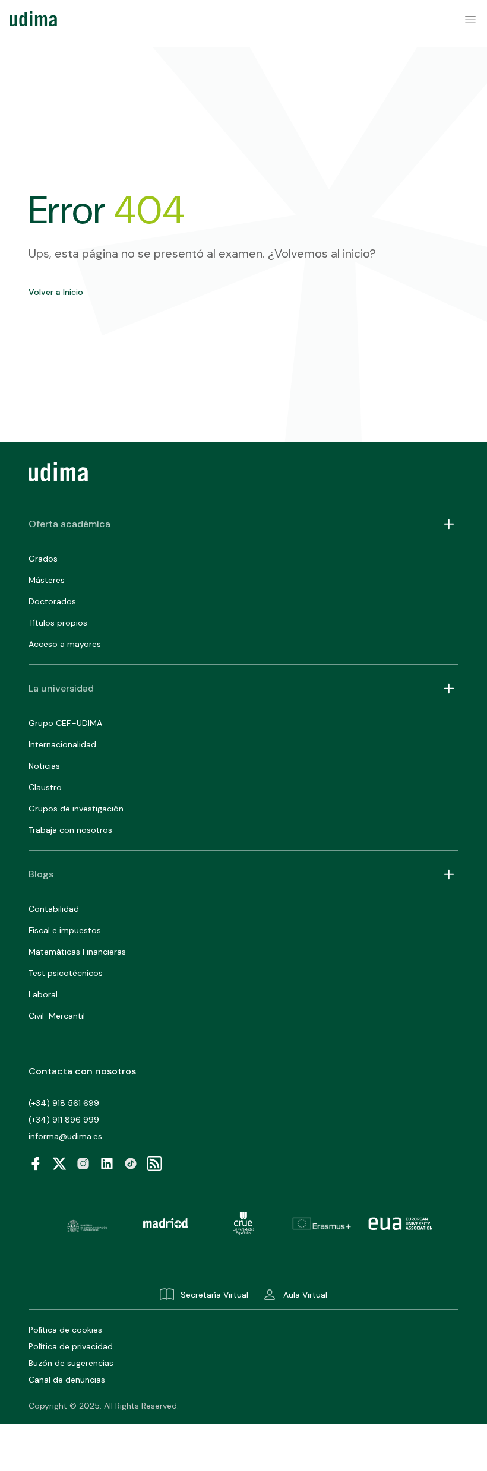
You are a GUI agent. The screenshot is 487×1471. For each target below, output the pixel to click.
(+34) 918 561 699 (64, 1103)
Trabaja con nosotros (70, 830)
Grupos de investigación (76, 808)
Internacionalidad (62, 744)
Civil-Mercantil (57, 1015)
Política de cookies (65, 1329)
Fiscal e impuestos (65, 930)
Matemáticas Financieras (77, 951)
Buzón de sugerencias (71, 1363)
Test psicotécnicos (66, 973)
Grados (43, 558)
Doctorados (52, 601)
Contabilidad (54, 908)
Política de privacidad (71, 1346)
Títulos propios (58, 622)
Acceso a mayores (65, 644)
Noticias (44, 765)
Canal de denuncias (67, 1379)
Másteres (47, 580)
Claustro (45, 787)
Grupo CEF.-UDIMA (65, 723)
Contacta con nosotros (82, 1071)
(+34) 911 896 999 (64, 1119)
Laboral (43, 994)
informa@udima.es (65, 1136)
